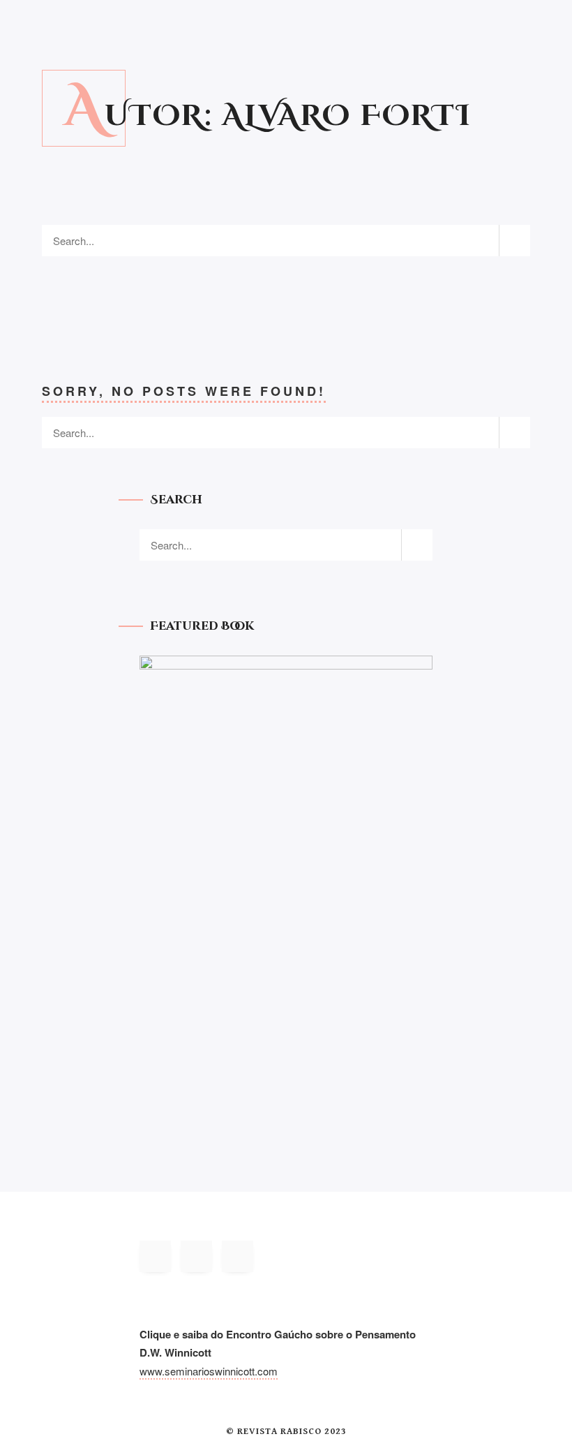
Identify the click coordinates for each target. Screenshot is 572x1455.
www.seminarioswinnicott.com (209, 1371)
